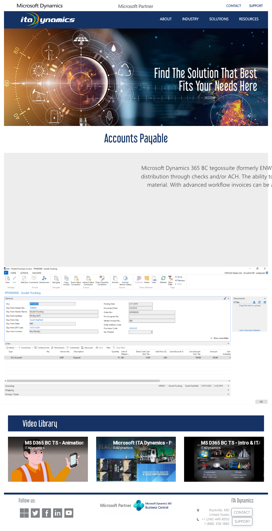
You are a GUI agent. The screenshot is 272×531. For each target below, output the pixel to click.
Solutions (218, 18)
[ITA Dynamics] (48, 19)
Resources (248, 18)
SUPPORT (256, 5)
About (166, 18)
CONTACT (233, 5)
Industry (190, 18)
